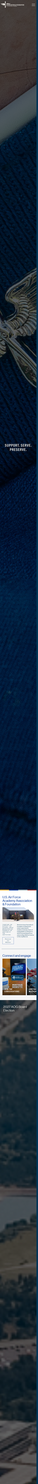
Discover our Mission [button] (8, 940)
